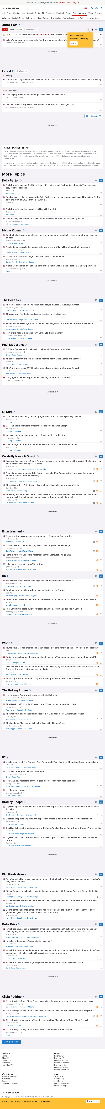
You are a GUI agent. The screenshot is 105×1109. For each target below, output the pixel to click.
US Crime (17, 431)
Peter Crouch (10, 491)
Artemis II (9, 684)
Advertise (6, 1079)
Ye (7, 906)
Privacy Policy (59, 1076)
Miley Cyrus (32, 481)
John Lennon (33, 320)
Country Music (11, 481)
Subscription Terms (61, 1083)
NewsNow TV (7, 1065)
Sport (68, 13)
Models (28, 846)
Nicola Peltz (41, 469)
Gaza (9, 13)
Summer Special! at (50, 2)
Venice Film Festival (28, 469)
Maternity (42, 1016)
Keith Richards (11, 701)
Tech (90, 13)
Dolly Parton (30, 18)
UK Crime (27, 586)
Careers (5, 1081)
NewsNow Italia (60, 1065)
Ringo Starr (23, 320)
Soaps (18, 542)
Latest (11, 30)
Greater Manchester (34, 937)
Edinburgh (25, 560)
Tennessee (10, 193)
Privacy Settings (60, 1086)
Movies (21, 243)
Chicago (20, 897)
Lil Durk (80, 18)
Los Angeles (10, 897)
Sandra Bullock (11, 243)
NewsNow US (59, 1058)
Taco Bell (18, 1026)
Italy (19, 675)
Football (60, 13)
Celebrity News (18, 18)
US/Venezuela (11, 653)
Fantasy (21, 253)
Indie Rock (36, 786)
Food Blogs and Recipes (24, 834)
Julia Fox (6, 18)
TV (23, 542)
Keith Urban (23, 262)
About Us (5, 1058)
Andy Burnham (24, 596)
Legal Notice (58, 1081)
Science (98, 13)
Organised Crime (12, 586)
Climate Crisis (33, 13)
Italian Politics (11, 675)
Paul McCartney (69, 18)
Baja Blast (9, 1026)
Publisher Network (9, 1076)
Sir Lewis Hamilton (27, 906)
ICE (24, 605)
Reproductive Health (29, 1016)
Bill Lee (8, 224)
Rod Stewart (10, 710)
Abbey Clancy (22, 491)
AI (43, 13)
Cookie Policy (59, 1079)
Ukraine (16, 13)
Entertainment (79, 13)
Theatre (33, 560)
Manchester (10, 937)
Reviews (31, 329)
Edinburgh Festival (13, 560)
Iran (23, 13)
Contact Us (6, 1060)
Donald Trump (25, 684)
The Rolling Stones (93, 18)
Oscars (31, 262)
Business (50, 13)
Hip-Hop (9, 422)
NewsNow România (61, 1063)
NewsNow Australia (61, 1070)
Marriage (9, 946)
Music (30, 551)
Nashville (16, 224)
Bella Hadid (19, 846)
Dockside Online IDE (10, 1083)
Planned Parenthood (13, 1016)
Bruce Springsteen (13, 768)
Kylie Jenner (10, 570)
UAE (13, 959)
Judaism (9, 614)
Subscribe (6, 1063)
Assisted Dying (11, 596)
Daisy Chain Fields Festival (15, 1007)
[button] (31, 29)
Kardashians (21, 570)
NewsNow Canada (61, 1067)
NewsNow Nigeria (61, 1060)
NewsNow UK (59, 1056)
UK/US (8, 605)
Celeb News (31, 570)
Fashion (9, 271)
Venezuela (22, 653)
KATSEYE (30, 1007)
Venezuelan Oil (32, 653)
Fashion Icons (22, 364)
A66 (21, 586)
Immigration (17, 605)
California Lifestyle (31, 897)
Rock (32, 310)
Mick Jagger (20, 719)
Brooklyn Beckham (13, 469)
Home (4, 1056)
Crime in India (27, 614)
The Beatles (56, 18)
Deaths (31, 503)
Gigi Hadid (10, 815)
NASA (16, 684)
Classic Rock (23, 310)
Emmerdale (10, 542)
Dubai (8, 959)
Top (5, 30)
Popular (19, 30)
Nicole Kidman (43, 18)
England (34, 596)
